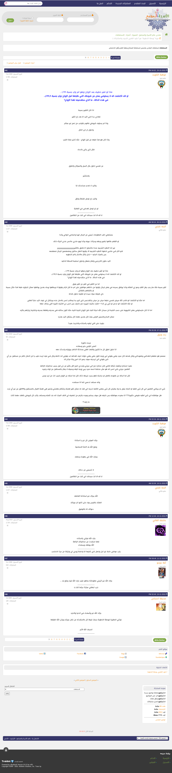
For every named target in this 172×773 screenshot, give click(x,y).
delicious (162, 653)
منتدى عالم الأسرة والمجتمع (150, 35)
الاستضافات (119, 35)
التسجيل (152, 3)
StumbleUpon (160, 657)
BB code (162, 706)
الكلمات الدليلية (161, 667)
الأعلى (6, 738)
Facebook (80, 653)
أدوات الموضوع (29, 62)
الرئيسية (162, 3)
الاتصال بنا (35, 738)
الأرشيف (12, 738)
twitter (41, 653)
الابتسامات (161, 709)
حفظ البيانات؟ (26, 18)
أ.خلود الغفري (162, 672)
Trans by (38, 766)
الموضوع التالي (80, 680)
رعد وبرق (161, 335)
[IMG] (160, 712)
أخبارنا (128, 35)
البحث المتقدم (140, 3)
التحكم (109, 3)
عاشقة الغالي (159, 520)
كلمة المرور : (57, 15)
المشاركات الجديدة (123, 3)
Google (121, 657)
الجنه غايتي (160, 226)
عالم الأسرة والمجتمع (24, 738)
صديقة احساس (158, 598)
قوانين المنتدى (160, 719)
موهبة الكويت (159, 75)
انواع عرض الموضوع (14, 62)
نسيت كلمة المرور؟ (26, 20)
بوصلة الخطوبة (152, 672)
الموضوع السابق (91, 680)
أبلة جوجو (161, 563)
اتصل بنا (100, 3)
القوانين (152, 762)
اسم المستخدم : (86, 15)
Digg (122, 653)
